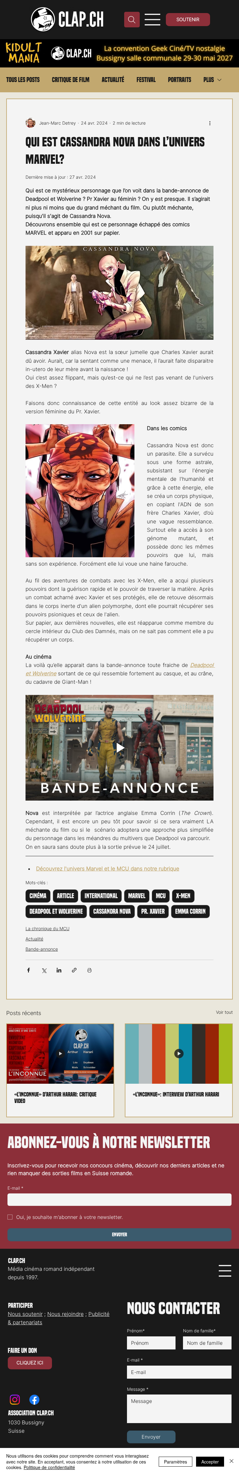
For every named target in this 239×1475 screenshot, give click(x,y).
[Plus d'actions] (209, 122)
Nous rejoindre (65, 1314)
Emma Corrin (190, 911)
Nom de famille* (199, 1330)
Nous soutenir (25, 1314)
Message (137, 1389)
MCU (161, 896)
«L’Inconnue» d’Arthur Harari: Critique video (55, 1097)
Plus (209, 80)
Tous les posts (23, 80)
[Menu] (152, 19)
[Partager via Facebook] (28, 970)
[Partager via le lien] (74, 970)
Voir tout (224, 1012)
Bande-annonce (42, 949)
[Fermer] (231, 1461)
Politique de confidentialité (49, 1467)
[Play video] (119, 748)
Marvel (136, 896)
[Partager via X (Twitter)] (44, 970)
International (101, 896)
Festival (146, 80)
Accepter (210, 1462)
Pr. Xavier (153, 911)
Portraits (179, 80)
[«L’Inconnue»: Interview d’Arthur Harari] (178, 1054)
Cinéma (38, 896)
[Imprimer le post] (89, 970)
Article (65, 896)
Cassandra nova (112, 911)
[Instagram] (14, 1399)
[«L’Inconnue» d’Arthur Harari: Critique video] (60, 1054)
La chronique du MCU (47, 928)
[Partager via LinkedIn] (59, 970)
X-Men (183, 896)
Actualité (113, 80)
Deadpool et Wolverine (56, 911)
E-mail (15, 1188)
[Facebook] (34, 1399)
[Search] (132, 19)
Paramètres (175, 1462)
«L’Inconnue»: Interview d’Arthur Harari (176, 1094)
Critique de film (70, 80)
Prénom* (136, 1330)
